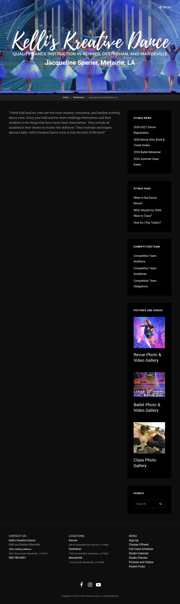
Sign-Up (134, 540)
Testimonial (78, 97)
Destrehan (75, 549)
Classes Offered (139, 544)
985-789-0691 (17, 557)
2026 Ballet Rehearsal (147, 152)
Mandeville (75, 557)
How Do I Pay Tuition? (147, 222)
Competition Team (147, 246)
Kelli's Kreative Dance (22, 540)
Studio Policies (138, 557)
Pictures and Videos (141, 562)
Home (66, 97)
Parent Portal (137, 566)
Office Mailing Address (20, 549)
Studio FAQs (142, 188)
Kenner (73, 540)
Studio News (143, 118)
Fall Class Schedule (141, 549)
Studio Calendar (139, 553)
